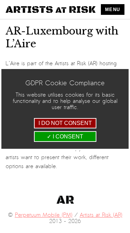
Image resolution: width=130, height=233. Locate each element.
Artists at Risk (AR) (101, 215)
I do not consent (65, 123)
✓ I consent (65, 136)
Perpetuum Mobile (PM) (43, 215)
